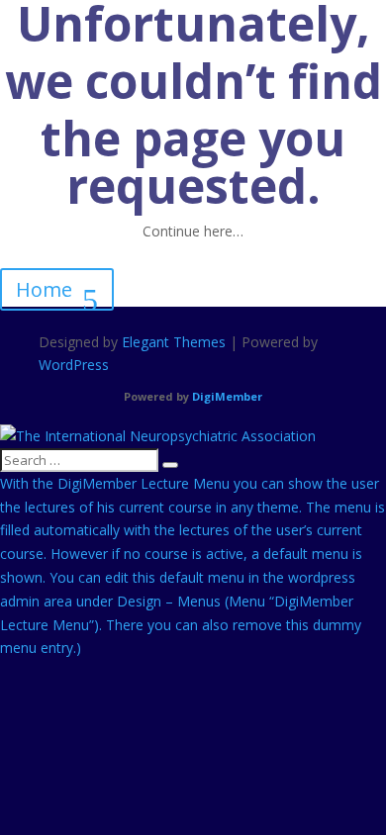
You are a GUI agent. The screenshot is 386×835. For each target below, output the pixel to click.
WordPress (74, 364)
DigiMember (227, 396)
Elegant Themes (174, 341)
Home (44, 289)
